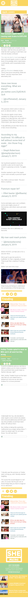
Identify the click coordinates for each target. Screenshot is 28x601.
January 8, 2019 (9, 196)
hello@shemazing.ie (14, 572)
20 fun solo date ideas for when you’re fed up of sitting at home (18, 324)
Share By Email (9, 46)
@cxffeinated (8, 70)
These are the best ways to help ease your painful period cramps (18, 317)
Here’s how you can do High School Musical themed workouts (18, 332)
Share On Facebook (5, 46)
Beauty (7, 40)
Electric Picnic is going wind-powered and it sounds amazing (18, 591)
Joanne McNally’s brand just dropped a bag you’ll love (17, 584)
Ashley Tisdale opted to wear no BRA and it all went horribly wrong (14, 352)
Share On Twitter (7, 46)
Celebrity (3, 358)
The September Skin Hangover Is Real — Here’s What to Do (18, 576)
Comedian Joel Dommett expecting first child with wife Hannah (18, 339)
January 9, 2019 (9, 156)
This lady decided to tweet (9, 57)
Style (2, 40)
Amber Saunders (7, 42)
